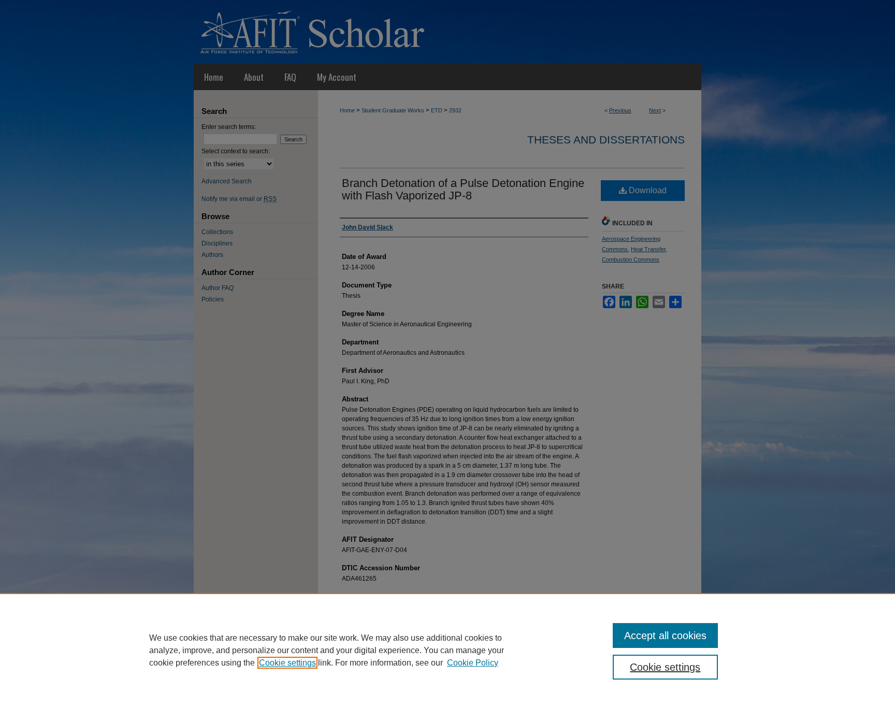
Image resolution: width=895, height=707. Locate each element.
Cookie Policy (472, 662)
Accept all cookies (665, 635)
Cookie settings (287, 662)
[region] (447, 650)
